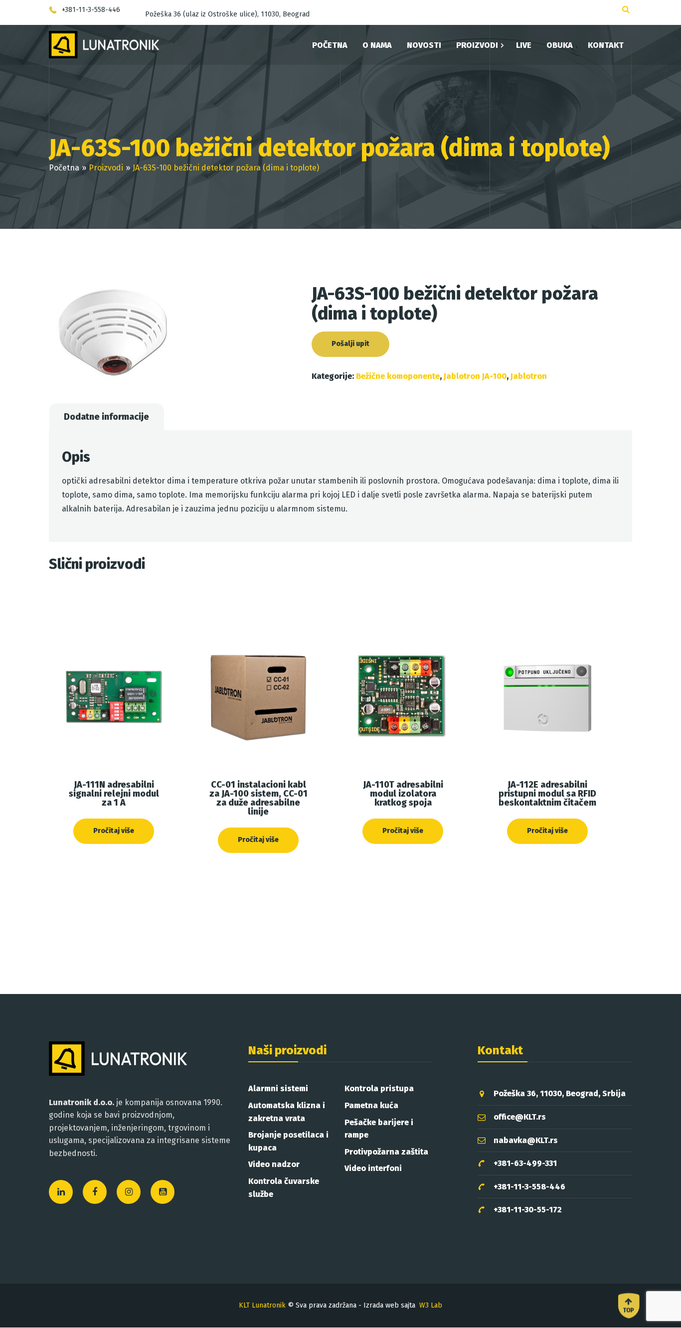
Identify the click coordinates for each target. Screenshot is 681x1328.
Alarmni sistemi (278, 1088)
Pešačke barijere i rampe (378, 1129)
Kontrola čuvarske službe (283, 1187)
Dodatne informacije (106, 416)
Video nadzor (274, 1164)
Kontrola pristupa (379, 1088)
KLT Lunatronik (262, 1305)
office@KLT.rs (520, 1117)
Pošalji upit (350, 343)
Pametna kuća (371, 1105)
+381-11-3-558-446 (529, 1186)
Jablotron (529, 376)
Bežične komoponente (398, 376)
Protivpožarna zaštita (386, 1152)
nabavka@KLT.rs (526, 1140)
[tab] (106, 416)
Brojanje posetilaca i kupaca (288, 1141)
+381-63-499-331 (525, 1163)
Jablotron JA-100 (475, 376)
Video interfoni (373, 1168)
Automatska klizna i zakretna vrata (286, 1112)
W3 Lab (430, 1305)
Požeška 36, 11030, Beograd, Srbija (560, 1093)
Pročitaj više (113, 831)
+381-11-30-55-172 (528, 1209)
